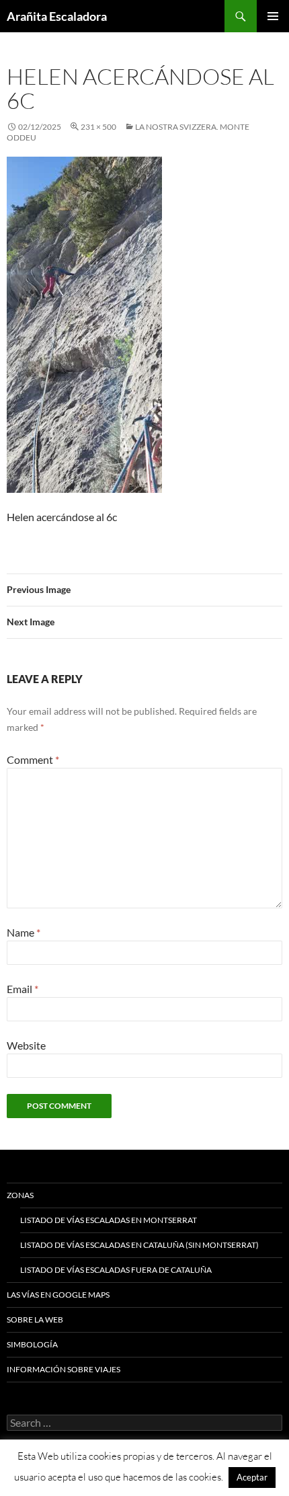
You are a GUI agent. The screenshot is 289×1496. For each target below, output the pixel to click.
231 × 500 (98, 127)
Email (22, 988)
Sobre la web (35, 1319)
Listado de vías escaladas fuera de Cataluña (116, 1270)
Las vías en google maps (58, 1295)
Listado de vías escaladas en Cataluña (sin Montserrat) (139, 1245)
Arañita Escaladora (57, 16)
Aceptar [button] (252, 1477)
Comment (33, 759)
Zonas (20, 1195)
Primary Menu (273, 16)
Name (23, 932)
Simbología (32, 1344)
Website (26, 1045)
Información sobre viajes (63, 1369)
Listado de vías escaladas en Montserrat (108, 1220)
